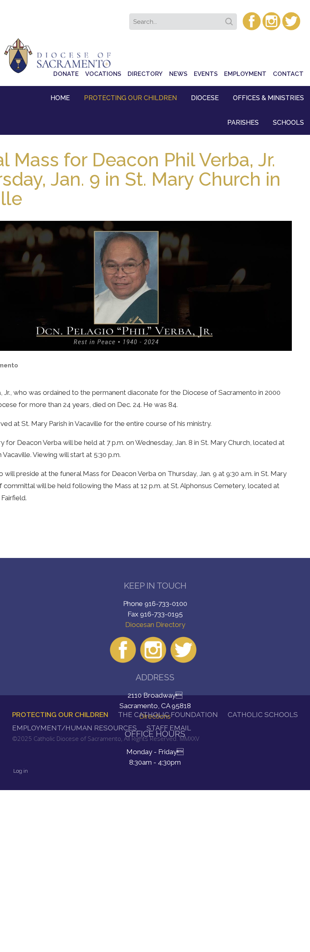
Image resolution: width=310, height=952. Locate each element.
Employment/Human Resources (74, 728)
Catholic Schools (263, 715)
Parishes (243, 122)
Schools (288, 122)
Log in (20, 771)
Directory (145, 74)
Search (230, 19)
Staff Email (169, 728)
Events (206, 74)
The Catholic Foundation (168, 715)
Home (60, 98)
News (178, 74)
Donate (66, 74)
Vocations (103, 74)
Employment (245, 74)
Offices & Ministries (268, 98)
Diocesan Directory (155, 625)
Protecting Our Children (130, 98)
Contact (288, 74)
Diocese (205, 98)
